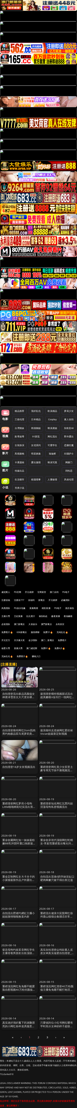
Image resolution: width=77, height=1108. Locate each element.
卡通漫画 (19, 462)
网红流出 (52, 436)
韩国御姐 (36, 428)
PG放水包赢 (20, 608)
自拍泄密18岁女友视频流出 (18, 767)
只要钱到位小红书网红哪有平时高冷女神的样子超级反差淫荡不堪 (56, 1026)
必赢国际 (65, 600)
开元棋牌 (29, 592)
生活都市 (19, 479)
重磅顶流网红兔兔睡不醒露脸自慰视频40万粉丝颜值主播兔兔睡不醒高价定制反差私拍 (18, 991)
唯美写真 (52, 462)
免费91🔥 (46, 648)
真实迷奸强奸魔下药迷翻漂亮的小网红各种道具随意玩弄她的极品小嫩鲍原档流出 (18, 1026)
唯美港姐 (52, 428)
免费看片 (62, 640)
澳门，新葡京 (47, 640)
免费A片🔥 (59, 648)
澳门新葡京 (19, 624)
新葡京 (41, 600)
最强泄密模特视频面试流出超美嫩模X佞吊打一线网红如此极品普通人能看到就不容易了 (57, 699)
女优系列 (36, 445)
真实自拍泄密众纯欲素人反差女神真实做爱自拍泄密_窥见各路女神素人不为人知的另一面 (57, 955)
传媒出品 (19, 470)
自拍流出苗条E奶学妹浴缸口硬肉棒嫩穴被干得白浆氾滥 (57, 878)
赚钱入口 (36, 656)
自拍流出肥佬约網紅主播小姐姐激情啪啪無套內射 (18, 914)
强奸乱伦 (36, 411)
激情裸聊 (35, 632)
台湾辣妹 (19, 428)
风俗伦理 (69, 479)
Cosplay (52, 419)
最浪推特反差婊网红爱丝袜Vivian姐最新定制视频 (56, 731)
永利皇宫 (60, 624)
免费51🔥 (48, 632)
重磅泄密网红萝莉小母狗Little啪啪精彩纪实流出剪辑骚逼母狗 (19, 807)
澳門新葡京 (46, 624)
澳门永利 (54, 592)
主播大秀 (5, 616)
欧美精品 (52, 411)
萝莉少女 (69, 411)
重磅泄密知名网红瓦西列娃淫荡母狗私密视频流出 (56, 805)
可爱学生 (52, 445)
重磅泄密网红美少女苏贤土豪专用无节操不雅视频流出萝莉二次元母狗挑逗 (56, 770)
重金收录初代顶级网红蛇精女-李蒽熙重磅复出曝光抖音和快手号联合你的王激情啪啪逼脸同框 (57, 845)
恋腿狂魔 (69, 445)
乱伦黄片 (30, 616)
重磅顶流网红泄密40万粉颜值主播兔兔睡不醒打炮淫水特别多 (56, 989)
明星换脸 (36, 453)
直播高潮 (33, 608)
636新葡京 (22, 632)
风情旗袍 (19, 453)
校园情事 (36, 479)
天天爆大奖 (19, 640)
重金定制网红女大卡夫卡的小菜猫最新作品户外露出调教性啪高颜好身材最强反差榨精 (18, 882)
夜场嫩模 (68, 616)
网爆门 (68, 462)
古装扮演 (19, 445)
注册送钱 (5, 600)
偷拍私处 (43, 616)
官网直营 (41, 592)
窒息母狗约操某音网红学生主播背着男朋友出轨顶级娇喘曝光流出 (18, 953)
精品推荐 (19, 411)
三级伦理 (19, 419)
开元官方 (5, 640)
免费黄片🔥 (22, 656)
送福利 (31, 600)
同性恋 (68, 470)
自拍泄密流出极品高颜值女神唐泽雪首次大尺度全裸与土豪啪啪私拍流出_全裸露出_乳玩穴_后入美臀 (19, 699)
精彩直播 (46, 608)
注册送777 (19, 600)
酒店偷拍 (69, 608)
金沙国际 (32, 640)
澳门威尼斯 (31, 648)
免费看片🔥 (7, 632)
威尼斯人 (5, 592)
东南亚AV (69, 428)
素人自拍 (69, 419)
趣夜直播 (55, 616)
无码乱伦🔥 (62, 632)
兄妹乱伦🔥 (7, 656)
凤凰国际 (5, 608)
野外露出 (69, 436)
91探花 (36, 436)
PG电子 (66, 592)
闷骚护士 (69, 453)
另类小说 (19, 487)
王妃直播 (18, 616)
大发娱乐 (32, 624)
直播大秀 (18, 648)
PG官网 (17, 592)
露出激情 (36, 462)
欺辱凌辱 (19, 436)
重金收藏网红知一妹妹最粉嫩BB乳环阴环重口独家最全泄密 (19, 843)
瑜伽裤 (52, 453)
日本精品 (36, 419)
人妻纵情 (52, 479)
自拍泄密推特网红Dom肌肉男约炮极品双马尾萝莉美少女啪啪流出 (19, 733)
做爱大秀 (5, 648)
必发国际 (5, 624)
